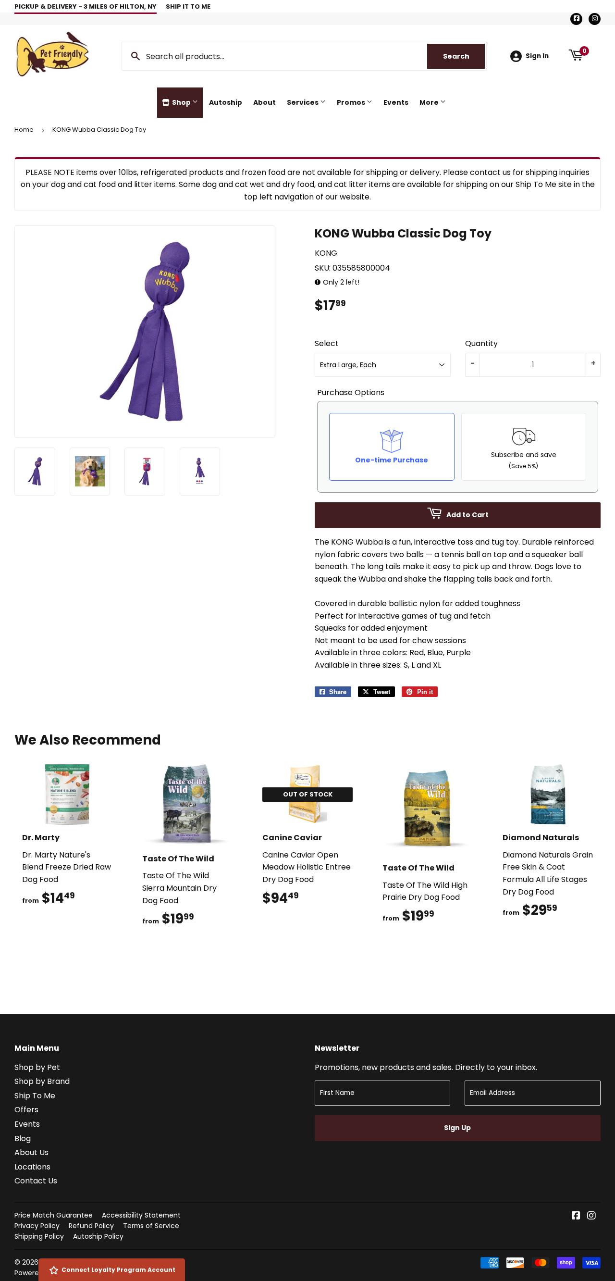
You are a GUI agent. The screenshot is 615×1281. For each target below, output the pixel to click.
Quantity (481, 343)
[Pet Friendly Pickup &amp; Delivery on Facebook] (576, 1216)
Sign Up (457, 1127)
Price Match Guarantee (53, 1215)
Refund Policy (91, 1226)
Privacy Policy (37, 1226)
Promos (352, 102)
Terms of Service (151, 1226)
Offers (26, 1109)
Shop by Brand (42, 1081)
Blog (22, 1138)
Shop (181, 102)
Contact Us (35, 1180)
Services (303, 102)
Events (395, 102)
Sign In (537, 56)
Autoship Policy (98, 1236)
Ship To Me (34, 1095)
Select (327, 343)
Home (24, 129)
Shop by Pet (37, 1067)
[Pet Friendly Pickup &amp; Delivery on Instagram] (591, 1216)
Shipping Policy (39, 1236)
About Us (31, 1152)
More (429, 102)
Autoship (225, 102)
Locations (32, 1166)
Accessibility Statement (141, 1215)
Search (464, 56)
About (264, 102)
